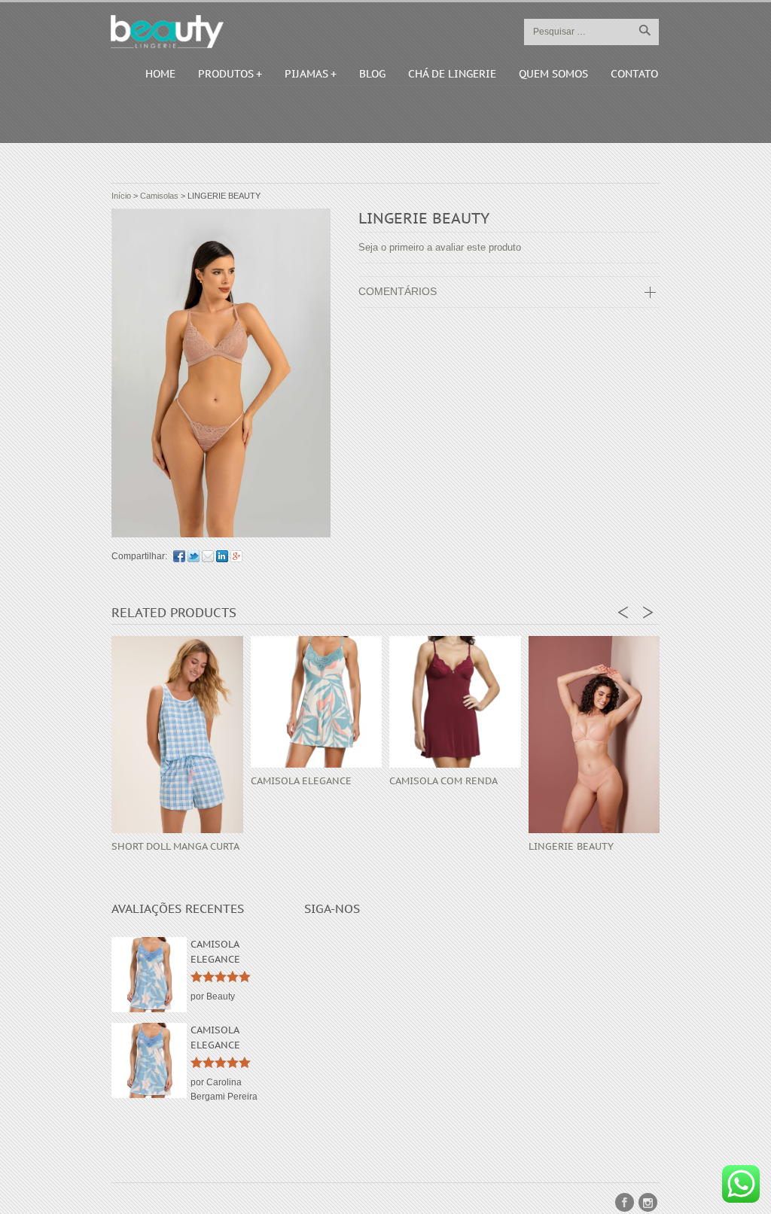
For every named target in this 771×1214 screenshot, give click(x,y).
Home (160, 74)
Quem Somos (553, 74)
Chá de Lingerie (452, 74)
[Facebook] (624, 1202)
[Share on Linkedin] (222, 556)
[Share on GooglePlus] (236, 556)
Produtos (226, 74)
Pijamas (306, 74)
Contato (634, 74)
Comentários (397, 291)
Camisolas (159, 195)
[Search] (644, 30)
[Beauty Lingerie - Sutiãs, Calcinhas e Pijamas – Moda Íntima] (167, 31)
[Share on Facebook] (179, 556)
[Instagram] (647, 1202)
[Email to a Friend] (208, 556)
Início (121, 195)
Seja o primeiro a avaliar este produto (439, 247)
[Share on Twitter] (193, 556)
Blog (372, 74)
